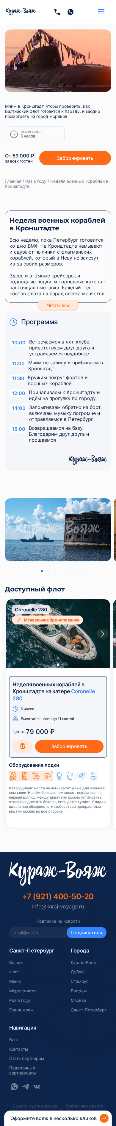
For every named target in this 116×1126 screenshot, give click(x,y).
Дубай (77, 971)
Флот (14, 971)
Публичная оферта (85, 1106)
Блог (13, 1039)
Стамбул (79, 981)
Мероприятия (23, 990)
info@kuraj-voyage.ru (58, 906)
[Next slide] (103, 634)
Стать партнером (26, 1058)
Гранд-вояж (21, 1010)
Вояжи (16, 962)
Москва (78, 1000)
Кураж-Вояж (84, 962)
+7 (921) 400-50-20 (58, 896)
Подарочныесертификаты (22, 1070)
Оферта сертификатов (34, 1106)
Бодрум (79, 990)
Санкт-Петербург (88, 1010)
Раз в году (19, 1000)
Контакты (18, 1049)
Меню (15, 981)
